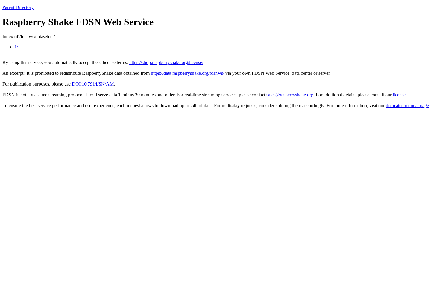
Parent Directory (18, 7)
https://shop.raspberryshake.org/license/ (166, 62)
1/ (16, 46)
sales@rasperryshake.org (289, 94)
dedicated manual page (407, 105)
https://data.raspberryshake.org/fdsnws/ (187, 73)
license (399, 94)
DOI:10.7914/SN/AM (93, 83)
